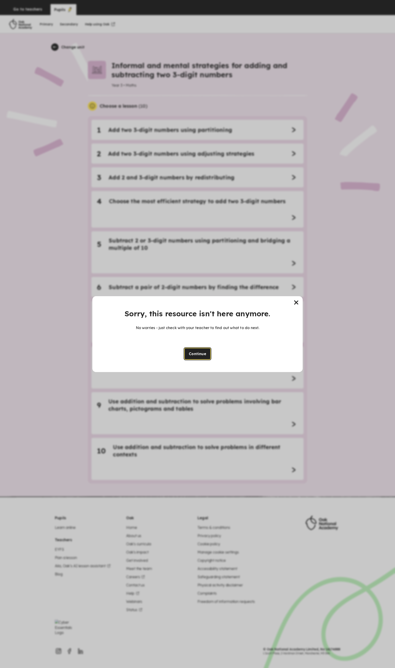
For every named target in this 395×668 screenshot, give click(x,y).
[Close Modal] (296, 302)
